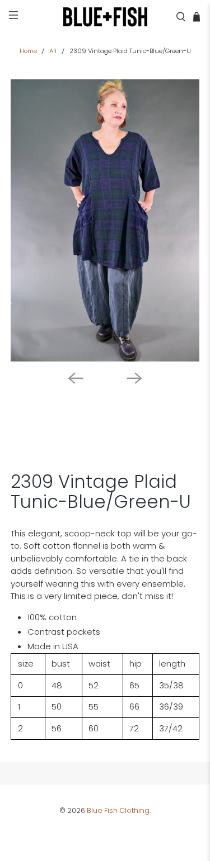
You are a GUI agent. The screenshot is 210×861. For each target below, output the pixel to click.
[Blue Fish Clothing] (105, 17)
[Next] (134, 378)
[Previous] (75, 378)
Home (28, 51)
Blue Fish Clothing (118, 810)
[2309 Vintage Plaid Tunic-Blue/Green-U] (105, 220)
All (53, 51)
